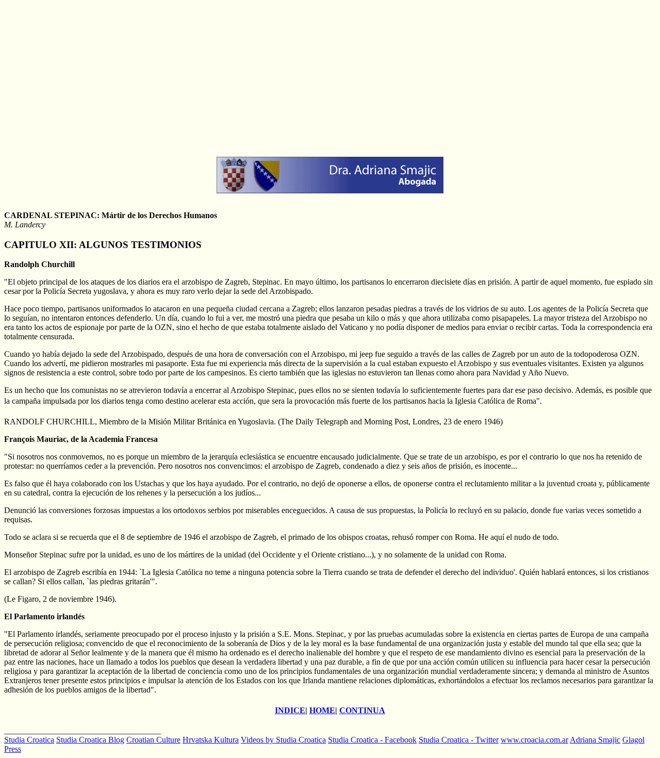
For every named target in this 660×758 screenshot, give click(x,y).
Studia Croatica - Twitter (459, 739)
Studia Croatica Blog (90, 739)
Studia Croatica (29, 739)
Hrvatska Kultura (211, 739)
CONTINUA (362, 710)
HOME (322, 710)
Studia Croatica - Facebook (372, 739)
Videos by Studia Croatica (283, 739)
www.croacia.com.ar (534, 739)
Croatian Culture (153, 739)
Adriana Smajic (595, 739)
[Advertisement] (313, 76)
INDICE (290, 710)
